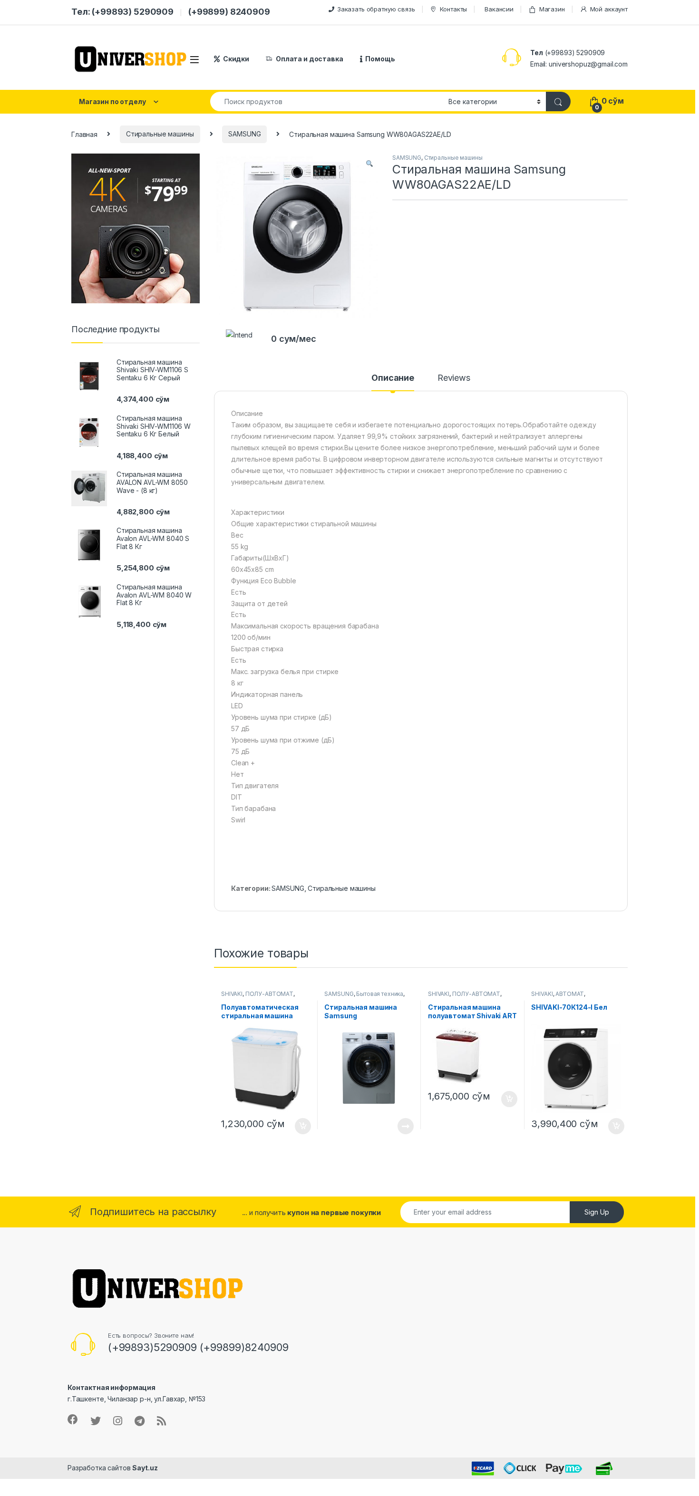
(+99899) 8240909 (229, 12)
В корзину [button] (298, 1126)
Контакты (453, 9)
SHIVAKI (232, 993)
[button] (369, 164)
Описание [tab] (392, 378)
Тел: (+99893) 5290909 (122, 12)
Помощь (380, 59)
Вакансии (499, 9)
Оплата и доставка (309, 59)
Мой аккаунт (609, 9)
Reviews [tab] (453, 378)
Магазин (552, 9)
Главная (84, 134)
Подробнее (394, 1126)
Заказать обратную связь (376, 9)
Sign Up (596, 1212)
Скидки (236, 59)
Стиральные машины (160, 134)
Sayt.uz (144, 1468)
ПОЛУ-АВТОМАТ (269, 993)
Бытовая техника (379, 993)
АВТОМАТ (569, 993)
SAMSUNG (244, 134)
